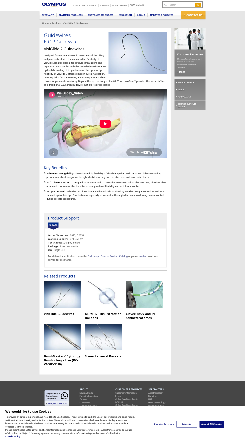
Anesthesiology (155, 393)
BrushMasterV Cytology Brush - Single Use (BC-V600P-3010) (62, 360)
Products (57, 23)
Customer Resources (100, 15)
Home (45, 23)
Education (125, 15)
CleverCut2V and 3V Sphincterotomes (140, 316)
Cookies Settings (164, 424)
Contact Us (194, 15)
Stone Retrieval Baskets (103, 356)
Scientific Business (88, 405)
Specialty (48, 15)
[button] (137, 5)
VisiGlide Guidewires (59, 314)
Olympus (54, 5)
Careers (104, 5)
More (182, 72)
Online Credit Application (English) (127, 400)
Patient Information (89, 396)
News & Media (86, 393)
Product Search (186, 82)
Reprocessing (184, 97)
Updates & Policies (161, 15)
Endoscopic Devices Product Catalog (108, 256)
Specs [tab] (53, 226)
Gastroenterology (157, 402)
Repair (181, 89)
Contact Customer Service (187, 105)
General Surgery (156, 405)
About (141, 15)
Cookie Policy (12, 436)
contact (143, 256)
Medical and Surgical (85, 5)
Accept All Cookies (211, 424)
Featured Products (71, 15)
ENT (150, 399)
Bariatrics (153, 396)
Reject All (187, 424)
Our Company (119, 5)
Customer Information (126, 393)
